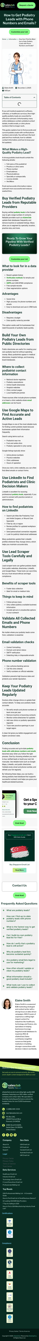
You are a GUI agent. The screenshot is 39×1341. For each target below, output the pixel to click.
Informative (13, 39)
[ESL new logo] (8, 5)
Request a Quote (26, 5)
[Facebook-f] (3, 1134)
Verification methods (14, 278)
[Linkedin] (11, 1134)
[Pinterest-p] (15, 1134)
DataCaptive (33, 1336)
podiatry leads (19, 212)
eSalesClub (27, 218)
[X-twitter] (7, 1134)
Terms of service (24, 1331)
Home (4, 39)
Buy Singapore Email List (20, 865)
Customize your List (19, 32)
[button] (34, 97)
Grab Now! (19, 823)
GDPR (8, 283)
